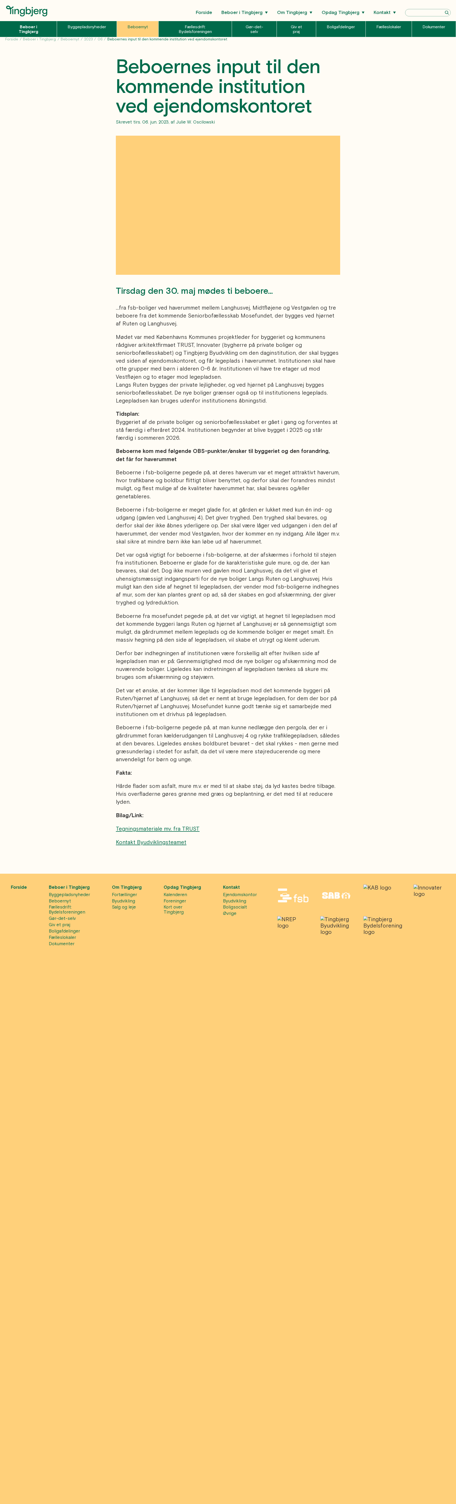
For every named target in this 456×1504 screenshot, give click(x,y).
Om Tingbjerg (292, 12)
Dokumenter (433, 26)
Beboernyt (137, 26)
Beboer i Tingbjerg (242, 12)
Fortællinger (124, 894)
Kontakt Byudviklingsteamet (151, 842)
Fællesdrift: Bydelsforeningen (195, 29)
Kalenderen (175, 894)
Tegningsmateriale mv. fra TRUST (158, 829)
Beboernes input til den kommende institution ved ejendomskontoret (167, 39)
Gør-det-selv (254, 29)
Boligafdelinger (341, 26)
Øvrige (229, 913)
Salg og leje (124, 907)
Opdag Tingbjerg (340, 12)
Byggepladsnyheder (87, 26)
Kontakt (382, 12)
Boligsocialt (235, 907)
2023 (88, 39)
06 (100, 39)
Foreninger (175, 901)
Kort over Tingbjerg (174, 910)
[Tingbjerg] (26, 14)
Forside (204, 12)
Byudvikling (123, 901)
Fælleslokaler (388, 26)
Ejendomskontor (240, 894)
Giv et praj (296, 29)
